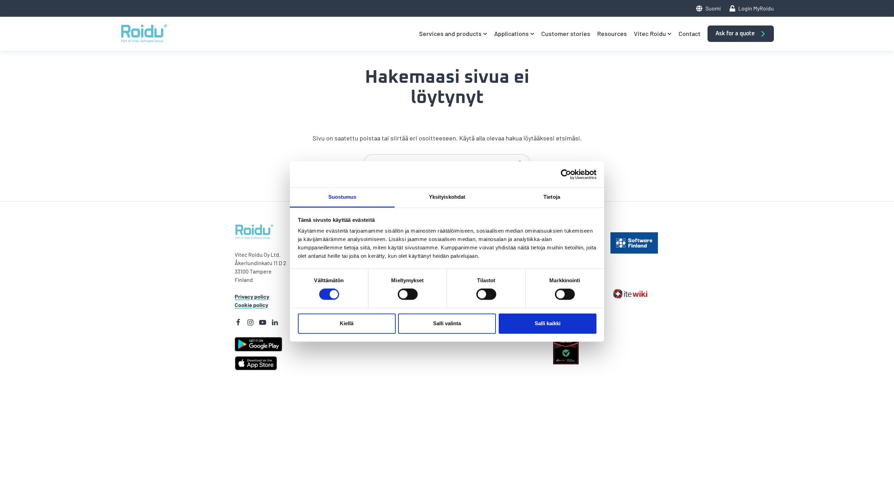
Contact (690, 33)
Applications (511, 33)
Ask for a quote (736, 33)
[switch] (476, 294)
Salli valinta (447, 323)
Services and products (450, 33)
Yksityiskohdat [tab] (447, 197)
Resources (612, 33)
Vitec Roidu (650, 33)
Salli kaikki (547, 323)
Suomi (712, 8)
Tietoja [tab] (551, 197)
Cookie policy (251, 304)
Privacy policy (252, 296)
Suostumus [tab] (342, 197)
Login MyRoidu (756, 8)
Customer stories (565, 33)
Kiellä (346, 323)
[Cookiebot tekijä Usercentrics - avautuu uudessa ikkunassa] (565, 174)
